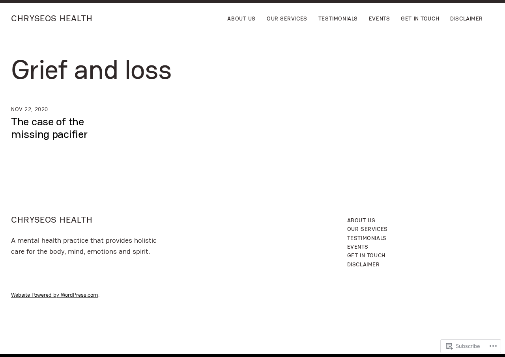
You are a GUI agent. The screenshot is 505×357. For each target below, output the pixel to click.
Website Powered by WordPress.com (54, 294)
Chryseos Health (52, 18)
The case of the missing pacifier (49, 127)
